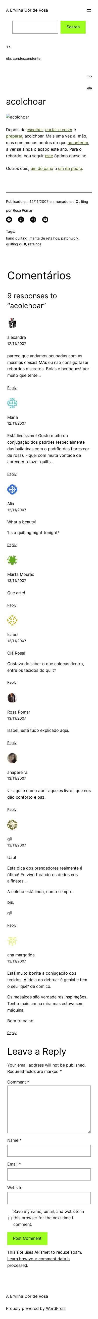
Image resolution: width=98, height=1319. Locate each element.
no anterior (78, 142)
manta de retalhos (44, 238)
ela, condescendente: (23, 58)
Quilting (82, 201)
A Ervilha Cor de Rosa (27, 10)
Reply (12, 387)
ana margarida (21, 954)
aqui (64, 730)
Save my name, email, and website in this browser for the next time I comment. (48, 1218)
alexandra (16, 337)
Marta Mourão (20, 574)
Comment (18, 1082)
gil (9, 838)
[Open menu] (89, 10)
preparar (14, 136)
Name (14, 1140)
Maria (12, 417)
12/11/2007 (16, 343)
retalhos (34, 244)
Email (14, 1164)
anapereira (17, 772)
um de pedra (70, 168)
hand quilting (16, 238)
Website (14, 1187)
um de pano (42, 168)
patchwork (70, 238)
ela (89, 88)
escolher (35, 129)
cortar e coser (58, 129)
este (49, 155)
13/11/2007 (16, 580)
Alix (10, 503)
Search (73, 26)
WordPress (56, 1308)
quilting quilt (16, 244)
